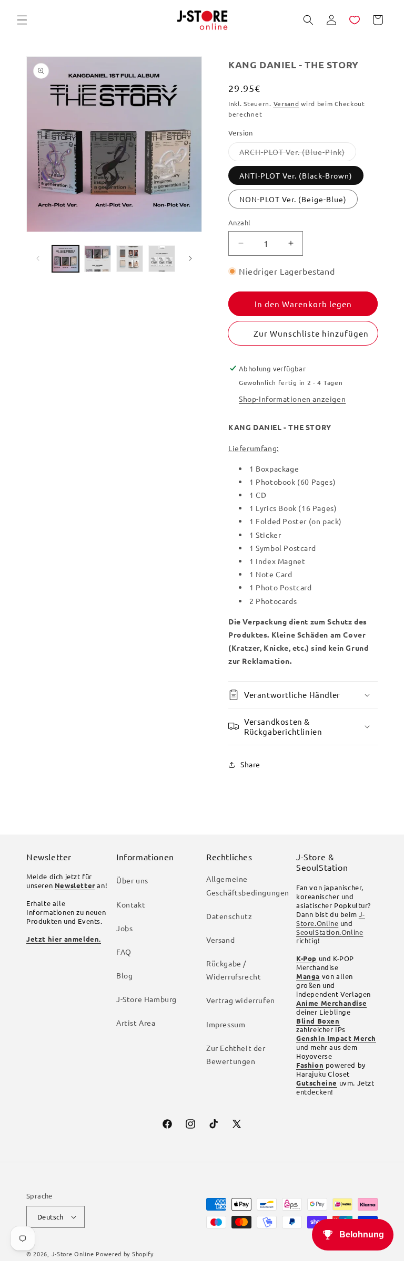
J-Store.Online (330, 918)
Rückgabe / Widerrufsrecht (233, 969)
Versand (286, 103)
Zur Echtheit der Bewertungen (236, 1054)
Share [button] (250, 764)
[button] (22, 20)
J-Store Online (73, 1253)
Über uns (132, 880)
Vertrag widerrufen (240, 1000)
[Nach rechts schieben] (190, 258)
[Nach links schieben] (37, 258)
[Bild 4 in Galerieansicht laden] (161, 258)
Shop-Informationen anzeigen (292, 398)
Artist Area (136, 1022)
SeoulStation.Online (329, 931)
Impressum (225, 1024)
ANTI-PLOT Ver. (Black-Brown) (295, 175)
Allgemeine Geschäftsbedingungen (247, 885)
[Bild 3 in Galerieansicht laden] (129, 258)
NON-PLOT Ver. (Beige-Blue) (293, 199)
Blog (124, 975)
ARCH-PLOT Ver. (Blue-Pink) (297, 154)
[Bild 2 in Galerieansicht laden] (97, 258)
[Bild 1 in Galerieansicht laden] (65, 258)
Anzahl (239, 222)
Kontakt (130, 904)
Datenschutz (229, 916)
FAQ (124, 951)
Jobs (124, 928)
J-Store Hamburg (146, 999)
